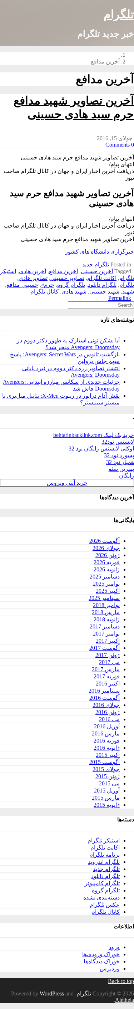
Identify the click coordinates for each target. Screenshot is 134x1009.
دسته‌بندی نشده (101, 898)
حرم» (47, 285)
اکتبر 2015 (108, 755)
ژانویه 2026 (107, 569)
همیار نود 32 (120, 462)
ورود (114, 947)
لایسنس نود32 (117, 442)
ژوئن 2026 (107, 555)
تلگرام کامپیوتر (102, 883)
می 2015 (109, 783)
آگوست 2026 (104, 541)
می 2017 (109, 662)
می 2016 (109, 719)
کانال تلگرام (44, 292)
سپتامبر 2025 (104, 598)
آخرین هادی (32, 271)
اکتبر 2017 (108, 641)
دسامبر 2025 (105, 577)
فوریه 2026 (107, 562)
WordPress (52, 993)
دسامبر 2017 (105, 626)
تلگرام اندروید (104, 862)
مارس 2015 (106, 798)
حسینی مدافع (22, 285)
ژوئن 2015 (107, 776)
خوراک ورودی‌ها (101, 954)
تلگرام (119, 14)
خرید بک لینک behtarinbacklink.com (93, 435)
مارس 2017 (106, 669)
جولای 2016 (106, 705)
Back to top (121, 981)
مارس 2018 (106, 612)
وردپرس (110, 968)
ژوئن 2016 (107, 712)
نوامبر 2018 (106, 605)
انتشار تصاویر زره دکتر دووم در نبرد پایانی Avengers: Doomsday (71, 371)
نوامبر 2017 (106, 634)
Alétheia (124, 1000)
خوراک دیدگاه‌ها (102, 961)
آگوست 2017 (104, 648)
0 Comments (119, 145)
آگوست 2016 (104, 698)
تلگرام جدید (95, 264)
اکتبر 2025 (108, 591)
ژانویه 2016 (107, 748)
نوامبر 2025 (106, 584)
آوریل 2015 (107, 791)
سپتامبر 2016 (104, 691)
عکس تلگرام (105, 905)
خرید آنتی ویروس (67, 483)
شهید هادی (73, 292)
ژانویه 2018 (107, 619)
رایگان (126, 476)
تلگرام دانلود (102, 285)
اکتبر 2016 (108, 684)
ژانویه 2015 (107, 805)
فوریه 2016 (107, 741)
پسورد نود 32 (119, 455)
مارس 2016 (106, 733)
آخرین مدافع (63, 271)
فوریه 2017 (107, 676)
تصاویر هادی (33, 278)
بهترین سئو (121, 469)
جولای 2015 (106, 769)
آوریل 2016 (107, 726)
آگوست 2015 (104, 762)
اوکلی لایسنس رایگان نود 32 (101, 448)
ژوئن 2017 (107, 655)
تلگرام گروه (71, 285)
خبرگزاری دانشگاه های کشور (99, 252)
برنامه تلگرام (104, 855)
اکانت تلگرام (101, 278)
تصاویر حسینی (67, 278)
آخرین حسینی (97, 271)
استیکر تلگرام (104, 840)
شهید (128, 292)
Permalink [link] (119, 298)
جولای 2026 (106, 548)
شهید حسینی (104, 292)
